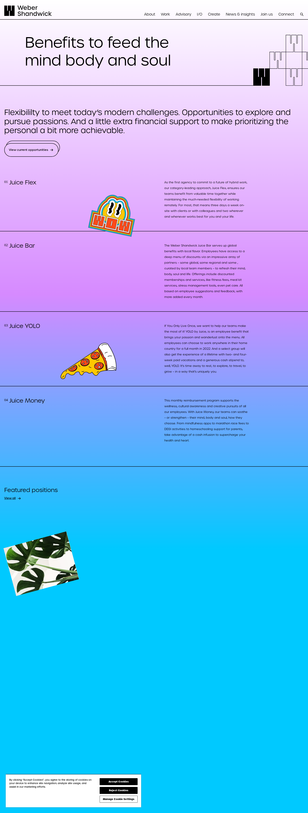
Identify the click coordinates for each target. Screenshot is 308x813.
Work (165, 14)
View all (10, 498)
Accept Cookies (119, 781)
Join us (267, 14)
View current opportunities (28, 150)
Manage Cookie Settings (119, 799)
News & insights (240, 14)
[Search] (302, 14)
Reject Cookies (118, 790)
